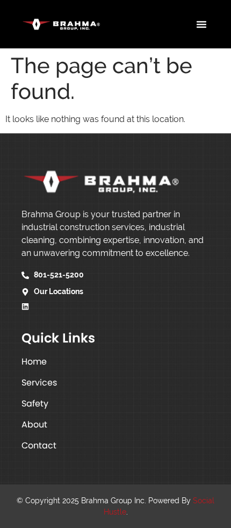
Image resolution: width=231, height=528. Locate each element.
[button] (201, 24)
